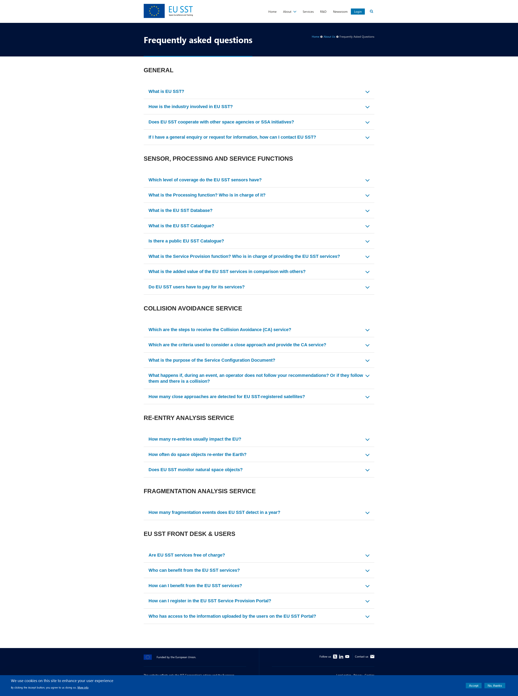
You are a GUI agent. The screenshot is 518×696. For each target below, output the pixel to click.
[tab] (259, 91)
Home (272, 12)
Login (358, 12)
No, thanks (495, 685)
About (287, 12)
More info (82, 687)
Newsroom (340, 12)
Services (308, 12)
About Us (329, 36)
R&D (323, 12)
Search (371, 11)
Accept (473, 685)
